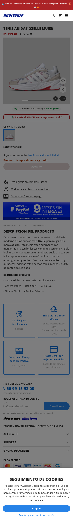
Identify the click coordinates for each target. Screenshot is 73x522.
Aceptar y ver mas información (36, 515)
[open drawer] (66, 15)
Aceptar (36, 508)
